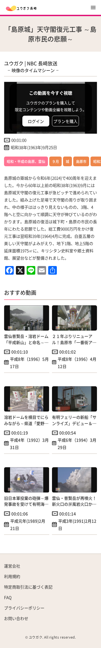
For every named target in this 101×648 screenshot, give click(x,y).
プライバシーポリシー (24, 608)
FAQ (8, 597)
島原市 (81, 161)
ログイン (36, 121)
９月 (55, 161)
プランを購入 (65, 121)
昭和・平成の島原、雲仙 (26, 161)
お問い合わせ (16, 618)
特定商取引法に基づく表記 (28, 587)
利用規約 (12, 576)
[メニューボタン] (93, 7)
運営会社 (12, 566)
